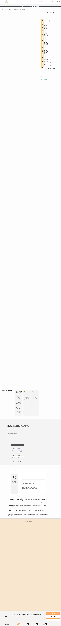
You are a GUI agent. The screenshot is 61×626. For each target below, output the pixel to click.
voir (42, 13)
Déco (27, 1)
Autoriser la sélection (53, 616)
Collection (6, 9)
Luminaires (31, 1)
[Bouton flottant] (60, 2)
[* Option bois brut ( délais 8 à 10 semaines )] (47, 43)
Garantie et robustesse (16, 467)
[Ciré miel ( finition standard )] (42, 43)
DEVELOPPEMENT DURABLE (47, 79)
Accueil (2, 9)
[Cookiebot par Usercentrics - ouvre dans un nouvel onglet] (6, 624)
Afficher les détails (52, 624)
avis (47, 66)
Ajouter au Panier (51, 68)
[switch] (28, 624)
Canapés (23, 1)
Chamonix (10, 9)
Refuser (53, 619)
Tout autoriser (53, 613)
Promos (39, 1)
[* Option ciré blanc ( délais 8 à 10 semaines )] (44, 43)
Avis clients (5, 467)
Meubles (19, 1)
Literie (35, 1)
